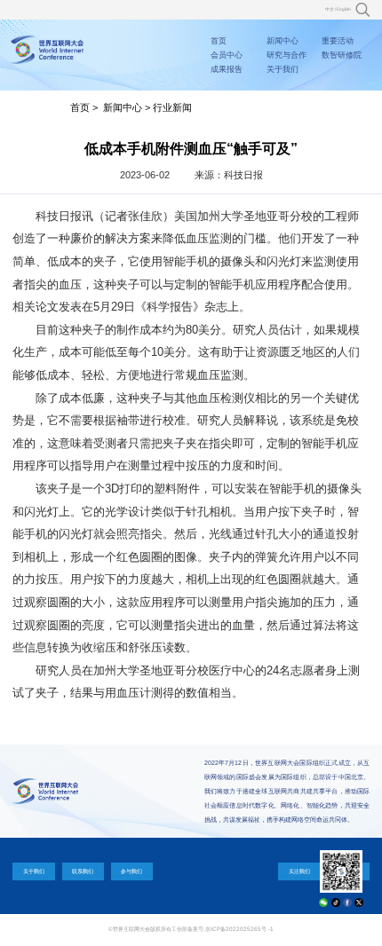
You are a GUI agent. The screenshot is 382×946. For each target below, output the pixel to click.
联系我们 (82, 871)
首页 (219, 40)
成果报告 (227, 69)
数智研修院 (342, 55)
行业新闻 (172, 107)
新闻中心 (282, 40)
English (344, 9)
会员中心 (227, 55)
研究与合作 (286, 55)
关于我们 (282, 69)
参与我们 (131, 871)
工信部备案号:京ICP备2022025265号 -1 (222, 929)
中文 (329, 9)
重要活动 (338, 40)
